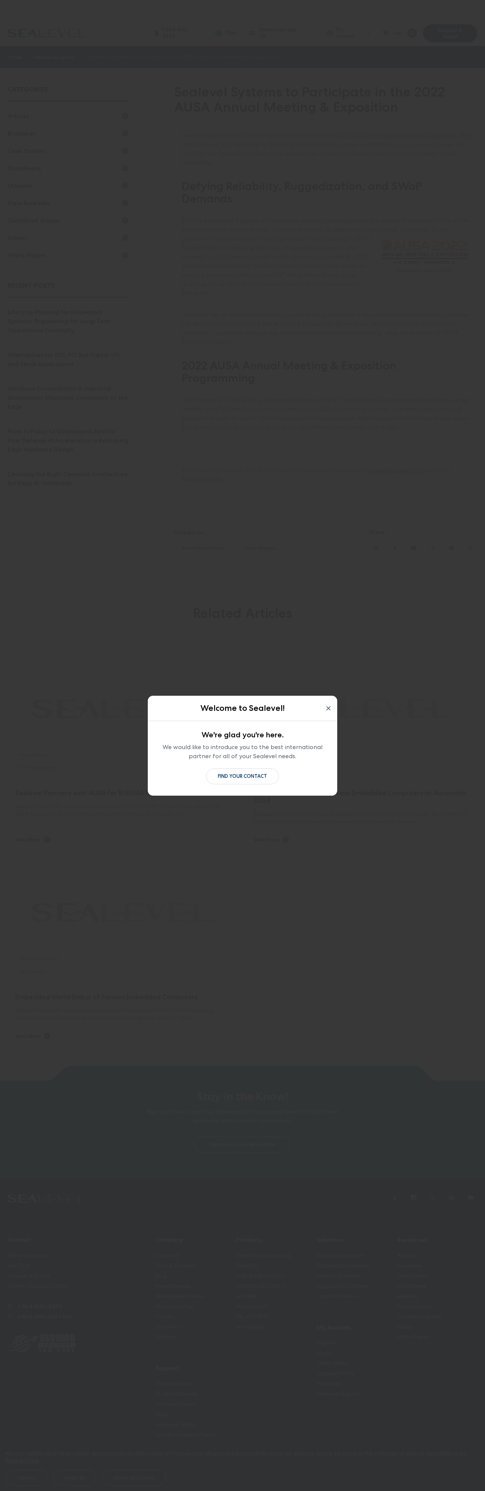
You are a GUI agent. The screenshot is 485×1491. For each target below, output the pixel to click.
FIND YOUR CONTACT (242, 776)
